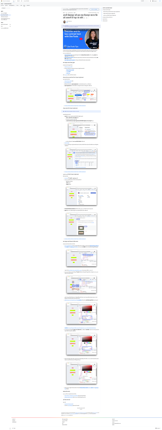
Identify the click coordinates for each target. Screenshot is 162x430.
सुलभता (24, 5)
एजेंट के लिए (28, 5)
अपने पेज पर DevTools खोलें (68, 66)
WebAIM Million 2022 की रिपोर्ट (73, 26)
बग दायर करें (13, 420)
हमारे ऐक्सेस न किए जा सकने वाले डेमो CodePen (75, 270)
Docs (2, 3)
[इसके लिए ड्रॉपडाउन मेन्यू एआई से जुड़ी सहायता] (15, 5)
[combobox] (145, 1)
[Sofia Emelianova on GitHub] (67, 22)
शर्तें (12, 428)
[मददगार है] (97, 12)
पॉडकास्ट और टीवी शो (64, 424)
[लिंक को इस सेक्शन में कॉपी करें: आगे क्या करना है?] (71, 399)
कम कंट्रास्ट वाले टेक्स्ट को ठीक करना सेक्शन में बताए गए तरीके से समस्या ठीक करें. (75, 105)
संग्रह (62, 423)
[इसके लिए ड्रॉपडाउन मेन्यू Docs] (16, 1)
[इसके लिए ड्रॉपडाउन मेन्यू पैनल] (19, 5)
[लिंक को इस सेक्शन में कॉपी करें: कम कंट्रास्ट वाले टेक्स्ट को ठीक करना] (79, 241)
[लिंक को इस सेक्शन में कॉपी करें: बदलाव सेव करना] (71, 391)
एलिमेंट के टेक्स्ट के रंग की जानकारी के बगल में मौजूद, (73, 300)
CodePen (66, 74)
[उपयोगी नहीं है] (98, 12)
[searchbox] (5, 8)
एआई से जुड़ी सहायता (11, 5)
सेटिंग (21, 5)
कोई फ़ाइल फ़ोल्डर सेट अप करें (69, 397)
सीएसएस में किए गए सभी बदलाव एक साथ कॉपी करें (71, 395)
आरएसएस (113, 424)
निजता (14, 428)
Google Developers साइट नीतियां (73, 413)
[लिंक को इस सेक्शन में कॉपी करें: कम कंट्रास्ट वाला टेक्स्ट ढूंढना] (75, 62)
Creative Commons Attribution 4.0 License (80, 412)
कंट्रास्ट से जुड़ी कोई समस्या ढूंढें (69, 245)
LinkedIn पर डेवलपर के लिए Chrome (116, 423)
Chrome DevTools (7, 3)
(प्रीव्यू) (68, 71)
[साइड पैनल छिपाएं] (10, 428)
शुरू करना (6, 5)
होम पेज (64, 12)
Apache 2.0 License (94, 412)
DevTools (2, 5)
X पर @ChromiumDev (115, 420)
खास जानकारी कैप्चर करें (68, 82)
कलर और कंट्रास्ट (70, 405)
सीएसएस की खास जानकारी (68, 81)
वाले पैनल (85, 387)
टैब (92, 387)
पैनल (17, 5)
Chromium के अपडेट (64, 420)
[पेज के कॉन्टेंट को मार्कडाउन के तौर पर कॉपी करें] (86, 18)
